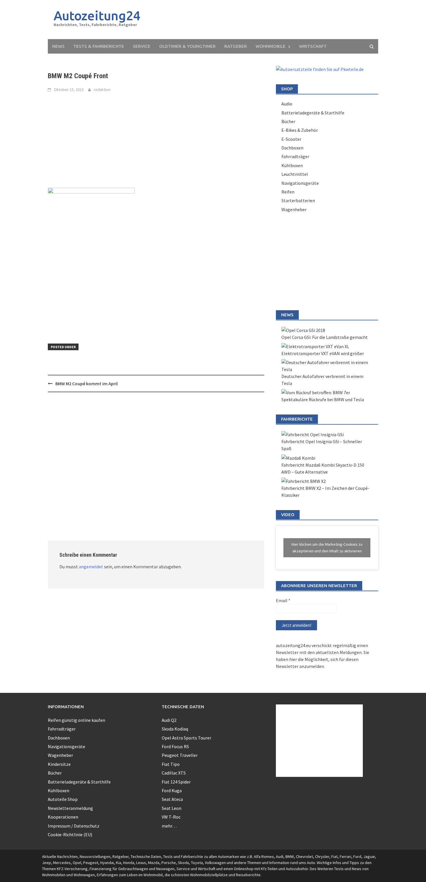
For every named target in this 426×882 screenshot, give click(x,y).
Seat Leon (171, 808)
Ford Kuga (172, 790)
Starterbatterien (298, 200)
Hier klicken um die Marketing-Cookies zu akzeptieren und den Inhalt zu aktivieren (327, 548)
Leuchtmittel (294, 174)
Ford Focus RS (175, 746)
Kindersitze (59, 764)
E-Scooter (291, 139)
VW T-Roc (171, 817)
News (58, 46)
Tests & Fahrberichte (98, 46)
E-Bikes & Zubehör (299, 130)
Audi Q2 (169, 720)
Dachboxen (292, 148)
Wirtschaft (313, 46)
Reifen (287, 192)
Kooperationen (63, 817)
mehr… (169, 826)
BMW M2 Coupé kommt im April (86, 383)
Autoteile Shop (63, 799)
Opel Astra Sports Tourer (186, 738)
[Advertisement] (266, 20)
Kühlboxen (292, 165)
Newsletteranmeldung (70, 808)
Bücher (288, 121)
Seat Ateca (172, 799)
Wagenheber (294, 209)
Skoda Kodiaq (175, 729)
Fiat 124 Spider (176, 782)
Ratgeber (235, 46)
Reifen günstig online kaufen (76, 720)
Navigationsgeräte (300, 183)
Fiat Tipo (171, 764)
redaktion (102, 89)
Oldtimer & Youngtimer (187, 46)
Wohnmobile (270, 46)
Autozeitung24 (97, 15)
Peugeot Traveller (180, 755)
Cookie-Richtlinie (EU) (70, 834)
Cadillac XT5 (174, 773)
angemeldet (91, 566)
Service (141, 46)
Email (283, 600)
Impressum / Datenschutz (73, 826)
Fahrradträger (295, 156)
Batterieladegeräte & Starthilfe (312, 113)
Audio (286, 104)
